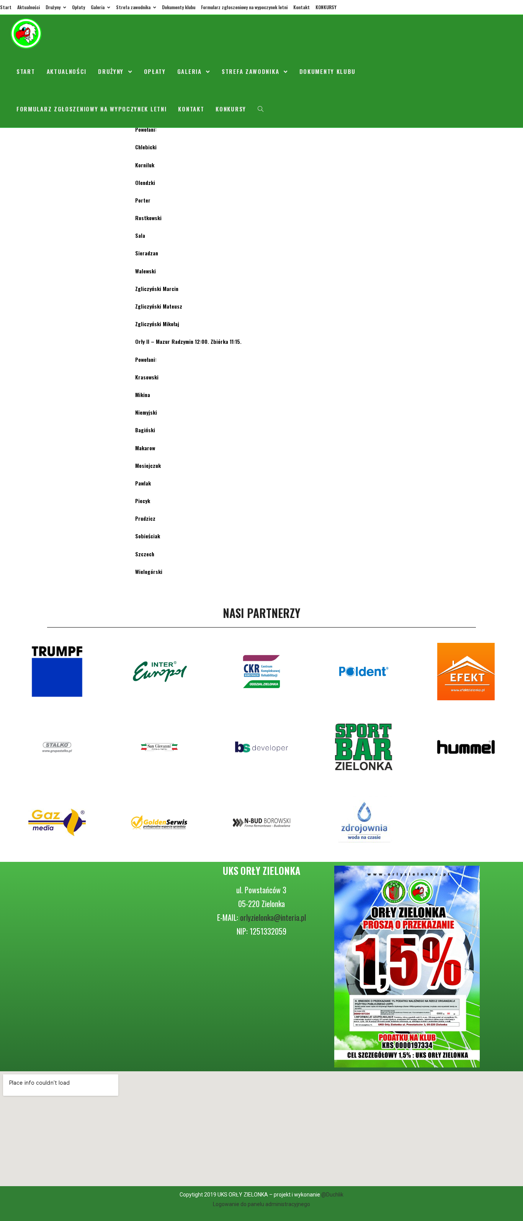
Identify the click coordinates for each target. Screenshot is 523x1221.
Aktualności (28, 7)
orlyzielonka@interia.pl (273, 917)
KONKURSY (326, 7)
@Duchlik (332, 1195)
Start (5, 7)
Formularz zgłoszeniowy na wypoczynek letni (244, 7)
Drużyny (54, 7)
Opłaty (78, 7)
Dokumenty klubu (178, 7)
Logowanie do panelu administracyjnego (261, 1204)
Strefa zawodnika (134, 7)
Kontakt (301, 7)
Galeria (98, 7)
